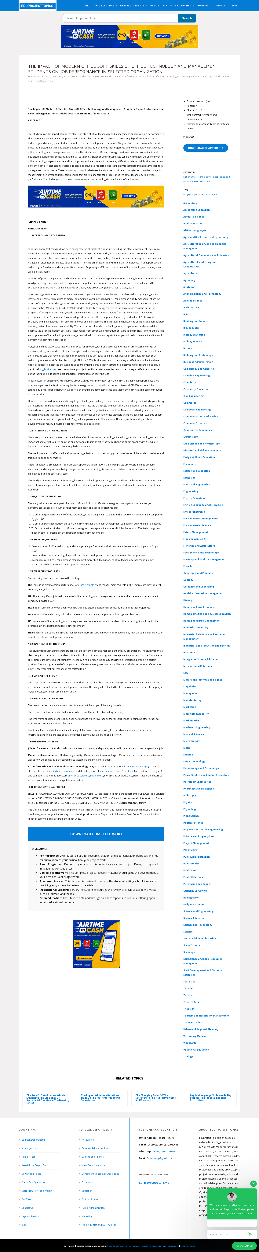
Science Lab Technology (197, 924)
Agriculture (190, 273)
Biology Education (194, 334)
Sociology (189, 952)
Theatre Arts (191, 1002)
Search (187, 18)
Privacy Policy (140, 1246)
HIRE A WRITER (183, 5)
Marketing (189, 707)
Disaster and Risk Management (202, 450)
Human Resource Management (202, 620)
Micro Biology (191, 741)
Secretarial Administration (199, 938)
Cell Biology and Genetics (198, 368)
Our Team (26, 1199)
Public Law (189, 870)
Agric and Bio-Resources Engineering (205, 237)
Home (31, 76)
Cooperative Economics (197, 430)
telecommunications (110, 771)
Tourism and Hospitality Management (206, 1015)
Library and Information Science (202, 679)
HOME (86, 5)
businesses (50, 369)
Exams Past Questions (33, 1182)
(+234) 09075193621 (164, 1151)
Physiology (189, 809)
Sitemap (184, 1246)
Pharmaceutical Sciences (198, 788)
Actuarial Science (193, 216)
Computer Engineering (197, 409)
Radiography (191, 897)
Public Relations (193, 877)
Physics (187, 802)
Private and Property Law (198, 836)
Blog (23, 1224)
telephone (128, 771)
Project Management (196, 843)
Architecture (191, 307)
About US (113, 1246)
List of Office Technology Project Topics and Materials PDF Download (74, 76)
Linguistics (190, 686)
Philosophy (190, 795)
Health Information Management (203, 593)
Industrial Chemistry (195, 627)
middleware (96, 775)
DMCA (192, 1246)
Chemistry (189, 382)
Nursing (188, 754)
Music (186, 747)
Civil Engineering (193, 396)
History (187, 600)
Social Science (191, 945)
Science (188, 931)
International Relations (197, 666)
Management (191, 693)
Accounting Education (196, 209)
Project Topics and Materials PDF (99, 1224)
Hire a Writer (28, 1156)
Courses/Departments (33, 1139)
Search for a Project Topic (35, 1165)
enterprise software (78, 775)
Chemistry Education (196, 389)
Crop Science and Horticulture (201, 443)
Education (87, 1190)
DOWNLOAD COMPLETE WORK (96, 834)
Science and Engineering (198, 911)
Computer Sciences (195, 423)
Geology (188, 579)
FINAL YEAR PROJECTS (132, 5)
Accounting (190, 203)
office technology (87, 585)
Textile (187, 995)
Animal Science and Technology (202, 293)
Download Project (31, 1173)
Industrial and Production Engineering (206, 645)
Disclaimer (173, 1246)
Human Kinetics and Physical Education (207, 614)
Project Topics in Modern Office (200, 194)
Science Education (194, 918)
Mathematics (191, 720)
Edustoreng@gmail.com (160, 1158)
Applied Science (192, 300)
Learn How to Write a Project (36, 1190)
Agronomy (189, 280)
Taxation (188, 988)
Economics (87, 1182)
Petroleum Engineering (197, 781)
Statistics (189, 981)
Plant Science (191, 816)
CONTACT (220, 5)
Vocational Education (196, 1049)
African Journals (29, 1148)
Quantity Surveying (195, 890)
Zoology (188, 1056)
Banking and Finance (195, 321)
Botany (187, 348)
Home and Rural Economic (199, 607)
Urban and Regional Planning (200, 1029)
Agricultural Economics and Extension (206, 255)
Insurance (189, 652)
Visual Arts (189, 1042)
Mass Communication (196, 713)
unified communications (62, 771)
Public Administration (196, 856)
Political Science (193, 822)
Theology (189, 1008)
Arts (185, 314)
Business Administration (198, 362)
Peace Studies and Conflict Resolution (206, 775)
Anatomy (188, 287)
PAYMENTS (203, 5)
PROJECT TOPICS (104, 5)
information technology (135, 766)
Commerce (189, 402)
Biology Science (192, 341)
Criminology (190, 436)
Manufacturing (192, 700)
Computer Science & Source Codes (100, 1173)
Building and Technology (198, 355)
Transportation (192, 1022)
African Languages (194, 230)
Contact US (125, 1246)
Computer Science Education (200, 416)
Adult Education (192, 223)
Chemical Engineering (196, 375)
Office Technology (194, 761)
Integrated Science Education (201, 659)
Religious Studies (193, 904)
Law (185, 673)
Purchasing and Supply (197, 884)
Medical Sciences (193, 734)
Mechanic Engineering (196, 727)
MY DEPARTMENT (159, 5)
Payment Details (30, 1216)
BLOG (235, 5)
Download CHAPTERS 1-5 (206, 147)
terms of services (157, 1246)
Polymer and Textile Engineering (203, 829)
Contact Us (27, 1207)
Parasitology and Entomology (201, 768)
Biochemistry (191, 328)
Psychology (190, 850)
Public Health (191, 863)
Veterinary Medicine (195, 1036)
